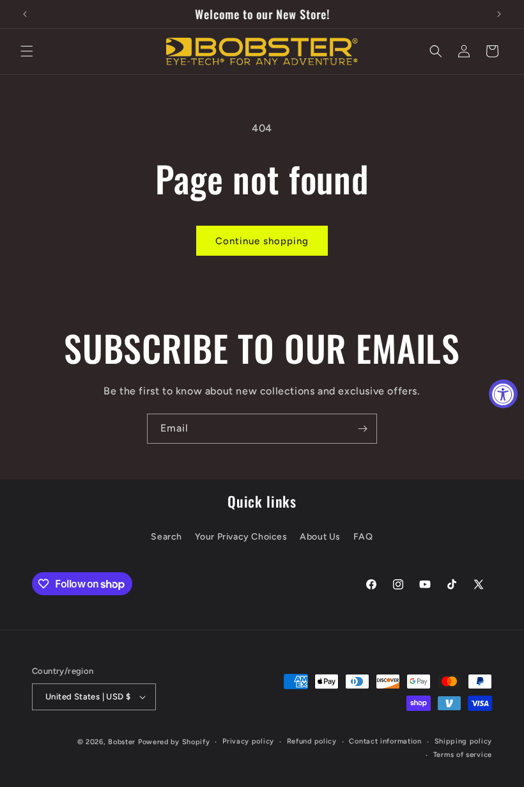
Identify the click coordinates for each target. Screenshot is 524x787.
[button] (27, 51)
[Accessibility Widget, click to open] (503, 393)
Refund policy (312, 741)
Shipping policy (464, 741)
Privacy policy (248, 741)
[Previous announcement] (25, 14)
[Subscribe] (362, 429)
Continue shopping (262, 241)
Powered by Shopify (174, 742)
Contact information (385, 741)
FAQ (363, 536)
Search (166, 536)
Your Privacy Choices (241, 536)
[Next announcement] (499, 14)
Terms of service (462, 755)
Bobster (121, 742)
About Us (320, 536)
